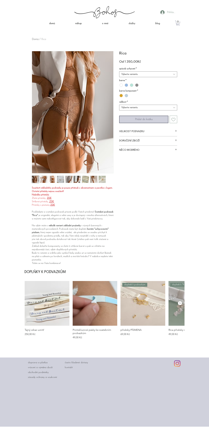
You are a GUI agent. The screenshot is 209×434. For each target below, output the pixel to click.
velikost (123, 102)
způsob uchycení (128, 69)
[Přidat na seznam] (173, 119)
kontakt (69, 367)
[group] (104, 310)
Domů (35, 39)
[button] (178, 23)
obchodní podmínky (38, 372)
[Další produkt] (180, 303)
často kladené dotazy (76, 362)
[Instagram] (177, 363)
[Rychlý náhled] (47, 303)
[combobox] (148, 74)
